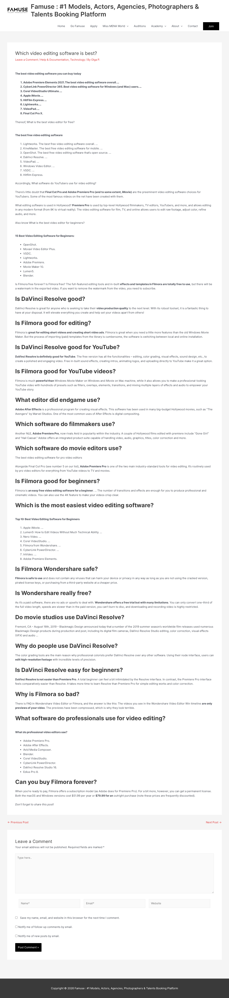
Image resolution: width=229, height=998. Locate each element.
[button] (126, 26)
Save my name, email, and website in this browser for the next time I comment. (70, 917)
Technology (77, 59)
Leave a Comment (26, 59)
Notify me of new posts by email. (38, 936)
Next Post (213, 822)
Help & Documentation (54, 59)
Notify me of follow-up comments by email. (45, 927)
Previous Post (18, 822)
